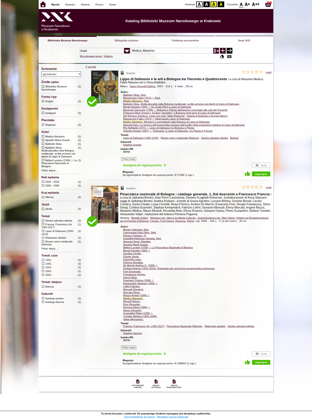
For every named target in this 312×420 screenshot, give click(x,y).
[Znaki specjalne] (229, 56)
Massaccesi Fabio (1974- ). (142, 97)
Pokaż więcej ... (49, 170)
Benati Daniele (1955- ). (136, 250)
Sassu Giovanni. (132, 310)
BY (221, 4)
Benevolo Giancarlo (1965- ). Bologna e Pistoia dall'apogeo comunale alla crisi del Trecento (175, 109)
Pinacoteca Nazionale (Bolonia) (184, 326)
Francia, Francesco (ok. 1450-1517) (143, 326)
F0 (241, 4)
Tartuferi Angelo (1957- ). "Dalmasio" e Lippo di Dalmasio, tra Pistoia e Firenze (168, 130)
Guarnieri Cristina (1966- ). (138, 280)
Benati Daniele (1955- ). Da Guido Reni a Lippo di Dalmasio (157, 106)
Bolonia (234, 137)
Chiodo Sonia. (131, 256)
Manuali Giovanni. (133, 289)
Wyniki (55, 4)
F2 (255, 4)
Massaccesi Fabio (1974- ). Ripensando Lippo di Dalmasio (156, 118)
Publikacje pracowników (185, 40)
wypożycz (261, 174)
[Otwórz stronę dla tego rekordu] (105, 89)
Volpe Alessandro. (133, 319)
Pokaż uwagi (128, 159)
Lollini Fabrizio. (131, 286)
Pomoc (99, 4)
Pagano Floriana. (134, 235)
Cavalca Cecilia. (132, 253)
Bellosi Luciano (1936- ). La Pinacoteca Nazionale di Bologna (158, 247)
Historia (85, 4)
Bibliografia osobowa (126, 40)
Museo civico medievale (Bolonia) (180, 137)
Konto (112, 4)
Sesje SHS (244, 40)
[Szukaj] (229, 51)
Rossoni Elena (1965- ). (136, 307)
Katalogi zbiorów (132, 333)
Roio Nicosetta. (131, 304)
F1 (247, 4)
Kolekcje (108, 56)
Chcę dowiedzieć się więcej (139, 416)
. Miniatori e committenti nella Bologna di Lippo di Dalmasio (166, 121)
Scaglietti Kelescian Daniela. (142, 238)
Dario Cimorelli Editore (142, 86)
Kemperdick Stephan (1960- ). (140, 283)
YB (214, 4)
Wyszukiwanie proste (91, 56)
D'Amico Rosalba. (133, 262)
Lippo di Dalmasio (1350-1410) (141, 137)
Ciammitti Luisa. (132, 259)
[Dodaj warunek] (223, 51)
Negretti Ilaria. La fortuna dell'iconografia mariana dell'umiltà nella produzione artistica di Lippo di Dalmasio (184, 124)
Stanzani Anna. (137, 241)
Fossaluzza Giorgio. (134, 274)
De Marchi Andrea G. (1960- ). (140, 265)
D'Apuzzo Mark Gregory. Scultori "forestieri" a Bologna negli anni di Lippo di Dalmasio (172, 112)
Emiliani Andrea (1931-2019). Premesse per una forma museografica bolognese (169, 268)
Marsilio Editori (139, 217)
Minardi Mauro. (131, 301)
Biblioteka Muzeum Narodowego (68, 40)
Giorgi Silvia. (130, 277)
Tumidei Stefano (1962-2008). (140, 316)
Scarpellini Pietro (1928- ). (138, 313)
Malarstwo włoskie (215, 326)
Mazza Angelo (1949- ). (136, 295)
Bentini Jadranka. (136, 229)
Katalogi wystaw (132, 144)
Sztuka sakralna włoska (214, 137)
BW (206, 4)
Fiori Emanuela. (132, 271)
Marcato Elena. (131, 292)
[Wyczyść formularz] (222, 56)
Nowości (70, 4)
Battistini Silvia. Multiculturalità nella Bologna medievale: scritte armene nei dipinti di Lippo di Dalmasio (181, 104)
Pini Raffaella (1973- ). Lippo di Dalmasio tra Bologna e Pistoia (158, 127)
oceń (269, 72)
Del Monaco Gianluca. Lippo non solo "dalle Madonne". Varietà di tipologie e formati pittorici (175, 115)
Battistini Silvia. (134, 94)
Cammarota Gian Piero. (139, 232)
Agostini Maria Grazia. (135, 244)
